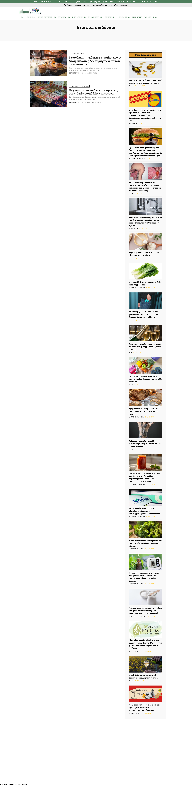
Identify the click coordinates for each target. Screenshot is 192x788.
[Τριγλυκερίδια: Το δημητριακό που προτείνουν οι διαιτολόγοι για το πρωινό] (145, 397)
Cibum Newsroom (76, 73)
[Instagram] (145, 1)
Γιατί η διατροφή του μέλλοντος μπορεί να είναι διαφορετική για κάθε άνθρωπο (145, 379)
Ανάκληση (133, 123)
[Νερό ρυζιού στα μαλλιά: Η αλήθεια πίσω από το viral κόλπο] (145, 241)
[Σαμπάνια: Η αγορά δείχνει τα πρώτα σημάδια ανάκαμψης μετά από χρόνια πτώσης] (145, 333)
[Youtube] (153, 1)
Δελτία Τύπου (134, 651)
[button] (170, 17)
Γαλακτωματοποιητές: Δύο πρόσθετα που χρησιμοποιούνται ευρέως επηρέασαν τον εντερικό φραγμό (145, 610)
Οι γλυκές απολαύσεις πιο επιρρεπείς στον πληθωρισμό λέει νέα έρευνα (93, 91)
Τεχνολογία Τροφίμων (138, 484)
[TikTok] (150, 1)
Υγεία (131, 86)
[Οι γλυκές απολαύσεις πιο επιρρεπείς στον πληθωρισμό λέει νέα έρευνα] (48, 94)
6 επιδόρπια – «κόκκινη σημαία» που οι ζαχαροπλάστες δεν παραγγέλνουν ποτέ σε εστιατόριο (95, 61)
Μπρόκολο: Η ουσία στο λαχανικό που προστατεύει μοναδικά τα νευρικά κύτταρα (145, 543)
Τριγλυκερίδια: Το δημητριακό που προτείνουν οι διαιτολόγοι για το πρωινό (144, 411)
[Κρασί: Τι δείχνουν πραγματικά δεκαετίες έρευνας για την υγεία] (145, 664)
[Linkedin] (147, 1)
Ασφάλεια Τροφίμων (77, 54)
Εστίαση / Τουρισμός (137, 158)
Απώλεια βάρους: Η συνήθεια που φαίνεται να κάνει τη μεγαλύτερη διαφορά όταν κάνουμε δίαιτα (143, 314)
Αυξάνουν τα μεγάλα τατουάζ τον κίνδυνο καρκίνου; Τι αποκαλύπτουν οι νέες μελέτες (144, 443)
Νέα (130, 352)
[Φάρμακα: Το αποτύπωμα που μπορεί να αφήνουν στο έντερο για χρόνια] (145, 69)
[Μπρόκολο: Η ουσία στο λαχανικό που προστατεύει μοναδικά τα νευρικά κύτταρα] (145, 529)
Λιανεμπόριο (134, 713)
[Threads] (156, 1)
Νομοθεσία (133, 228)
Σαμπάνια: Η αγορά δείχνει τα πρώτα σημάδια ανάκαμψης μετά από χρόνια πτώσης (145, 347)
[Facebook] (142, 1)
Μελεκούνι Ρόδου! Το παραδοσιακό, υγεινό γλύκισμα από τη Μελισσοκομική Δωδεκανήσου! (144, 707)
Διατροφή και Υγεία (136, 417)
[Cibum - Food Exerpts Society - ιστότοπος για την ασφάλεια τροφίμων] (30, 11)
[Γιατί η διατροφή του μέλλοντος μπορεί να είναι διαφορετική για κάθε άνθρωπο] (145, 365)
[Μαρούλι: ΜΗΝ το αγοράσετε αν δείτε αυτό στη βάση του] (145, 271)
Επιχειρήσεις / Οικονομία (79, 86)
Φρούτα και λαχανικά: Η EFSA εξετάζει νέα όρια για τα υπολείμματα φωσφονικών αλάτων (144, 511)
